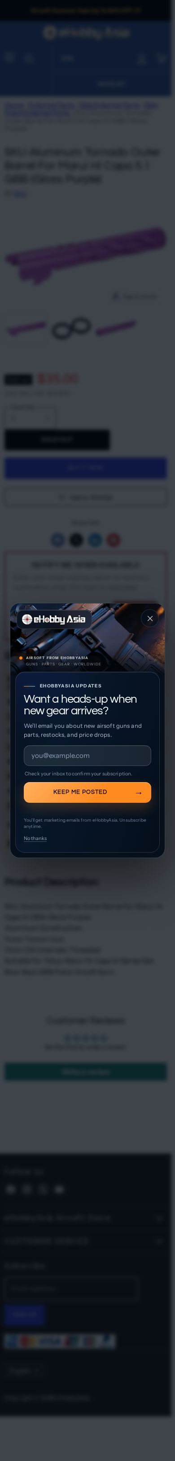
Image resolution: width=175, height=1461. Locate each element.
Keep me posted (80, 792)
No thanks (35, 838)
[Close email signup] (150, 618)
